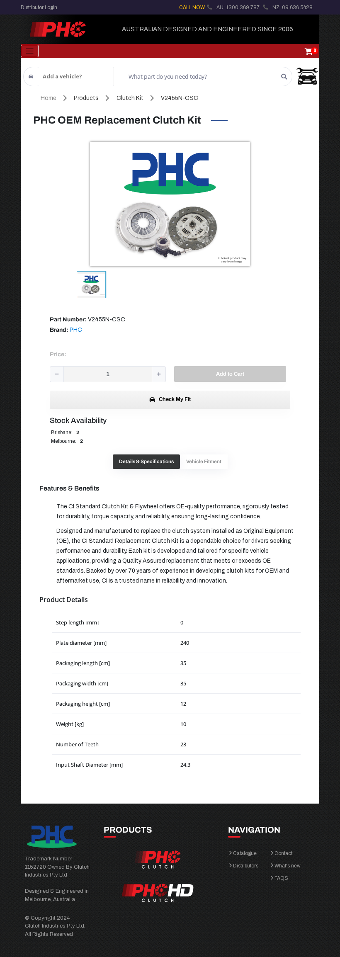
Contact (283, 853)
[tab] (146, 461)
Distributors (245, 866)
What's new (287, 866)
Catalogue (245, 853)
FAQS (281, 878)
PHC (76, 330)
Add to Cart (230, 374)
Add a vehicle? (62, 76)
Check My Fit (174, 399)
